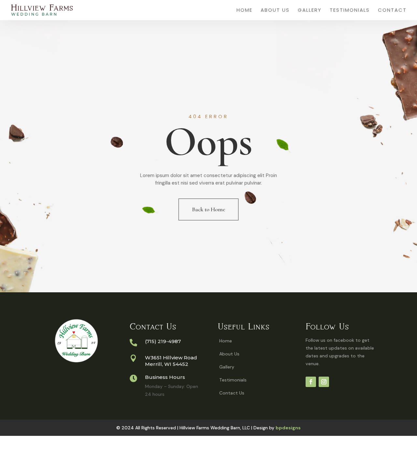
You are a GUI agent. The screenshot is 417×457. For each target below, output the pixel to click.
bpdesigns (288, 428)
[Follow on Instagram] (324, 382)
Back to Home (208, 209)
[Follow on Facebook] (311, 382)
